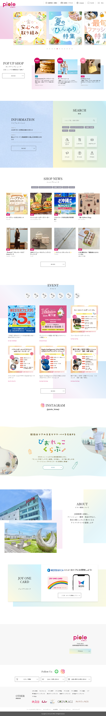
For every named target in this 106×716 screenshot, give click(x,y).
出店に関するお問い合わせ (78, 679)
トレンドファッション (77, 127)
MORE (13, 76)
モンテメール (43, 691)
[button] (47, 48)
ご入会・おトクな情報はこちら (69, 595)
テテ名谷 (34, 696)
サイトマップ (76, 709)
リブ (88, 691)
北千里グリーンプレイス (78, 693)
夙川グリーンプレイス (52, 693)
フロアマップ (91, 143)
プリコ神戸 (50, 691)
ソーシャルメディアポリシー (34, 709)
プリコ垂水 (82, 691)
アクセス (92, 157)
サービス (79, 157)
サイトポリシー (47, 709)
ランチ (72, 130)
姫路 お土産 (90, 127)
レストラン (79, 143)
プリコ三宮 (66, 691)
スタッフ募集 (27, 679)
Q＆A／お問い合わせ (53, 679)
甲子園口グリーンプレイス (38, 693)
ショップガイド (67, 143)
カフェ (65, 130)
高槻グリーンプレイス (65, 693)
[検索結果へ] (94, 120)
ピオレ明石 (35, 691)
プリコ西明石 (74, 691)
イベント (67, 157)
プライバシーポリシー (65, 709)
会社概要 (55, 709)
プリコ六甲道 (58, 691)
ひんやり (66, 127)
